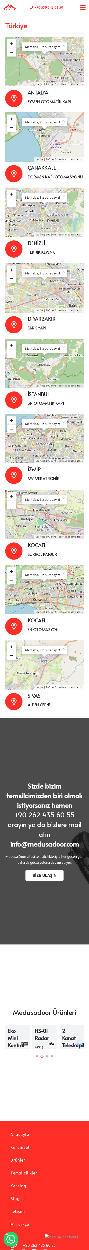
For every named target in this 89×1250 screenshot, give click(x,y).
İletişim (17, 1211)
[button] (37, 1056)
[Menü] (82, 7)
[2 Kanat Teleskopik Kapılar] (72, 1037)
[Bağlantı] (9, 7)
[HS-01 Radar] (44, 1037)
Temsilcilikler (23, 1173)
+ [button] (11, 43)
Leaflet (40, 84)
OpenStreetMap (57, 84)
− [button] (11, 52)
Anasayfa (19, 1134)
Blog (15, 1198)
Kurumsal (19, 1147)
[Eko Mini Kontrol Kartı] (17, 1037)
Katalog (18, 1186)
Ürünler (17, 1160)
